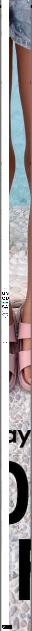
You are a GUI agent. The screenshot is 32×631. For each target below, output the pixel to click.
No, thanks (5, 342)
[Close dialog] (28, 2)
